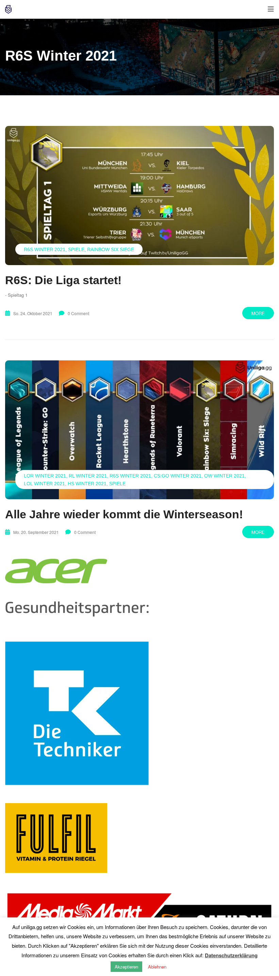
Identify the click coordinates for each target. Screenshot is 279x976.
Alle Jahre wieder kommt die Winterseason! (124, 514)
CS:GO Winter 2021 (177, 475)
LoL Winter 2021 (44, 483)
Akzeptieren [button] (126, 966)
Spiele (76, 249)
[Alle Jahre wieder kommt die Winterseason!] (139, 430)
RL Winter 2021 (88, 475)
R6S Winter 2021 (44, 249)
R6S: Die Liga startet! (63, 280)
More (258, 313)
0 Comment (78, 313)
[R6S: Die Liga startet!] (139, 195)
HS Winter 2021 (87, 483)
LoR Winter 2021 (45, 475)
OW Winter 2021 (224, 475)
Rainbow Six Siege (110, 249)
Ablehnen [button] (157, 966)
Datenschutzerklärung (231, 955)
